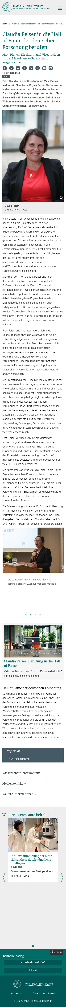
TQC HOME (14, 751)
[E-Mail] (44, 68)
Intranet (33, 970)
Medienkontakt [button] (13, 783)
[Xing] (37, 68)
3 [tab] (35, 614)
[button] (61, 198)
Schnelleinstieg (14, 956)
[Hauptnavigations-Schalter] (60, 8)
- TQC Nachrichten (18, 758)
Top (59, 952)
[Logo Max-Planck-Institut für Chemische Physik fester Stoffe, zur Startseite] (27, 7)
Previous (4, 572)
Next (61, 572)
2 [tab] (30, 614)
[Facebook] (4, 68)
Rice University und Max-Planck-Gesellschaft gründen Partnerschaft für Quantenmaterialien (30, 861)
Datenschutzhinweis (44, 993)
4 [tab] (40, 614)
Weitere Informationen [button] (18, 794)
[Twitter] (24, 68)
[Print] (50, 68)
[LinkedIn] (11, 68)
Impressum (17, 993)
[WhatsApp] (31, 68)
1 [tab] (25, 614)
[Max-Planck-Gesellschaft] (19, 984)
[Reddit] (18, 68)
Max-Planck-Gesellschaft (33, 962)
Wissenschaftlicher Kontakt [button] (21, 773)
